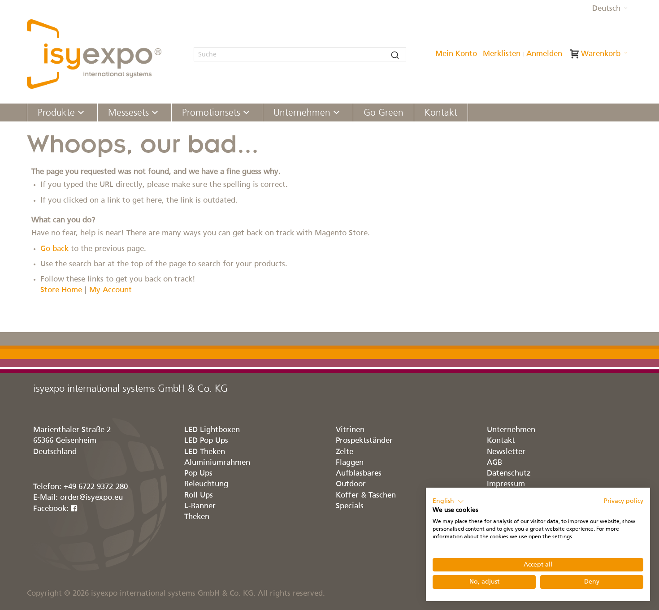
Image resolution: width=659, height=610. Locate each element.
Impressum (506, 484)
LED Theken (204, 452)
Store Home (61, 290)
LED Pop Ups (206, 441)
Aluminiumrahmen (217, 463)
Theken (196, 517)
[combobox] (300, 54)
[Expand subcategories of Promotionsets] (246, 113)
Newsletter (506, 452)
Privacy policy (623, 501)
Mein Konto (456, 54)
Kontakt (501, 441)
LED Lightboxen (212, 430)
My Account (110, 290)
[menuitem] (62, 112)
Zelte (344, 452)
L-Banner (200, 506)
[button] (610, 9)
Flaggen (350, 463)
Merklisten (501, 54)
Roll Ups (198, 495)
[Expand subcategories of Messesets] (155, 113)
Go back (54, 249)
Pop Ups (198, 473)
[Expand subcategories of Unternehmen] (336, 113)
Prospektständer (364, 441)
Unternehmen (511, 430)
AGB (494, 463)
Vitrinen (350, 430)
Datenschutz (509, 473)
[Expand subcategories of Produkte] (81, 113)
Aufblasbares (359, 473)
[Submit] (395, 54)
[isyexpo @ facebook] (74, 509)
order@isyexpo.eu (91, 498)
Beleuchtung (206, 484)
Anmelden (544, 54)
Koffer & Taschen (366, 495)
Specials (350, 506)
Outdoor (351, 484)
